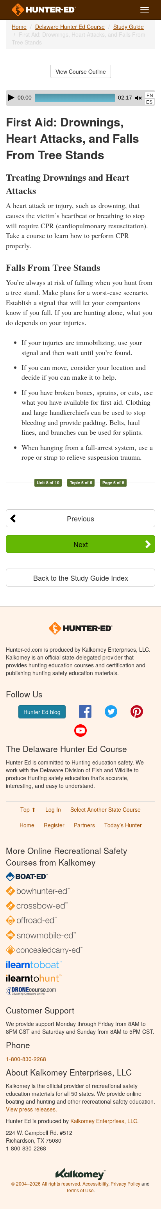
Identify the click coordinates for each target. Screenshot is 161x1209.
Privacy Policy (125, 1183)
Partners (84, 825)
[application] (80, 98)
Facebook (85, 711)
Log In (53, 809)
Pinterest (137, 711)
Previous (80, 518)
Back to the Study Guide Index (80, 577)
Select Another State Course (105, 809)
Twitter (111, 711)
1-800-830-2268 (26, 1059)
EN (150, 95)
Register (54, 825)
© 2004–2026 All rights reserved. (46, 1183)
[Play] (11, 97)
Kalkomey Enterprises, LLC (103, 1121)
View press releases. (31, 1109)
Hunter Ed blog (42, 712)
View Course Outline (80, 71)
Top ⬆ (28, 809)
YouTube (80, 730)
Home (19, 26)
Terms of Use (80, 1190)
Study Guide (128, 26)
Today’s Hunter (123, 825)
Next (80, 544)
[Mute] (138, 98)
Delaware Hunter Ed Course (70, 26)
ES (149, 102)
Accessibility (95, 1183)
